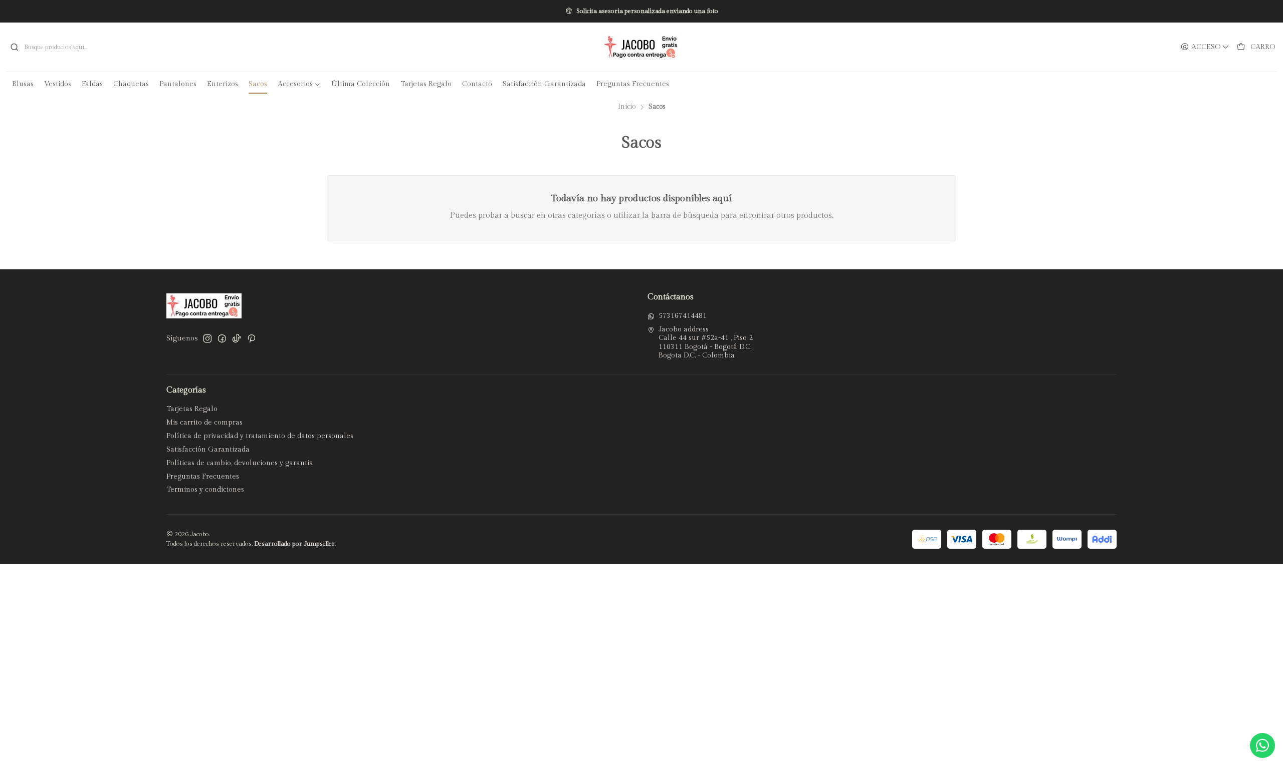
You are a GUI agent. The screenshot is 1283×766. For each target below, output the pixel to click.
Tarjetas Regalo (192, 409)
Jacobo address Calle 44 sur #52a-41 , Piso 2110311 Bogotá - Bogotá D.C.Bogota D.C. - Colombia (706, 342)
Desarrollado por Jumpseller (294, 544)
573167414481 (683, 316)
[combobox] (213, 47)
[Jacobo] (641, 47)
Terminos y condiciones (205, 490)
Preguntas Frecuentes (202, 477)
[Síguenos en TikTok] (237, 338)
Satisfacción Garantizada (208, 450)
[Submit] (14, 47)
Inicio (626, 107)
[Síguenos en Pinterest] (251, 338)
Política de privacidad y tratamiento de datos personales (259, 436)
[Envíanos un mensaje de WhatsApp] (1262, 745)
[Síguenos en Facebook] (222, 338)
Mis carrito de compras (204, 423)
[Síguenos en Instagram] (207, 338)
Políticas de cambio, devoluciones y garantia (239, 463)
